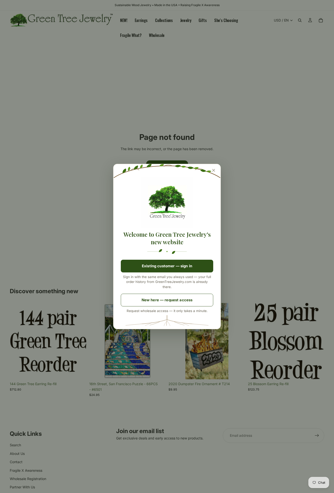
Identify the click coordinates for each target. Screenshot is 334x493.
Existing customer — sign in (167, 266)
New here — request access (167, 300)
